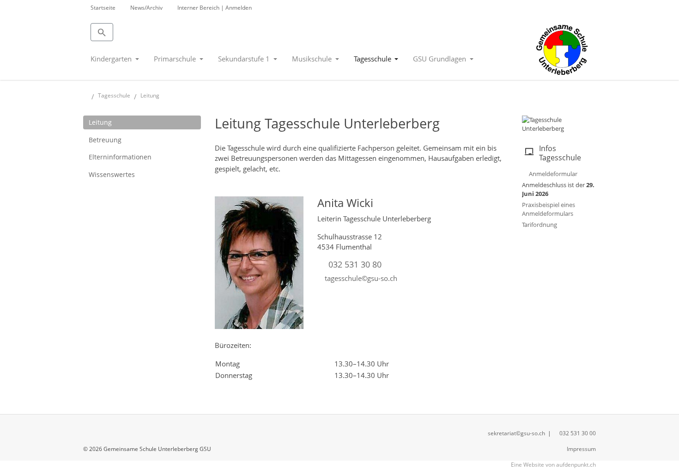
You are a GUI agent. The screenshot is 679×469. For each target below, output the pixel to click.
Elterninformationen (120, 156)
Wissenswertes (112, 174)
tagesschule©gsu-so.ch (361, 278)
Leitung (100, 122)
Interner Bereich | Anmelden (214, 8)
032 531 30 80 (355, 264)
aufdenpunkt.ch (576, 465)
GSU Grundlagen (440, 58)
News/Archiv (146, 8)
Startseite (103, 8)
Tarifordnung (539, 224)
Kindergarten (112, 58)
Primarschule (176, 58)
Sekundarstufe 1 (245, 58)
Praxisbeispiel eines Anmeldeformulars (548, 209)
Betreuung (105, 139)
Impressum (581, 449)
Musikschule (312, 58)
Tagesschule (373, 58)
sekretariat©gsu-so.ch (516, 433)
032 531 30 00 (577, 433)
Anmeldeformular (553, 174)
